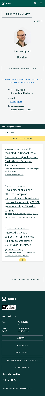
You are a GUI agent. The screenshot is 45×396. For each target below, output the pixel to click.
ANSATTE (21, 338)
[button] (22, 162)
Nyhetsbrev (22, 353)
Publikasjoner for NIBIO (23, 69)
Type (4, 133)
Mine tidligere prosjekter (25, 279)
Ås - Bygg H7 (16, 101)
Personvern (21, 367)
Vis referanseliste (22, 139)
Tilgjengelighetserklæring (22, 360)
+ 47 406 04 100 (23, 328)
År (12, 133)
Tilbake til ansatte (17, 14)
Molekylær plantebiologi (22, 82)
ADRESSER (22, 345)
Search (35, 3)
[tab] (22, 162)
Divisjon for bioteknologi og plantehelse (22, 79)
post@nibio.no (23, 331)
